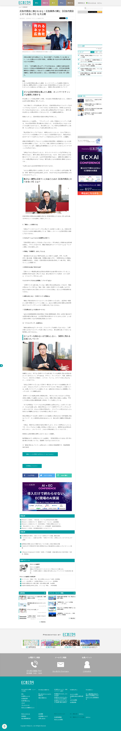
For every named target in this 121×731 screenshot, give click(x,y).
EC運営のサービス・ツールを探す (60, 694)
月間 (101, 52)
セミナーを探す (74, 694)
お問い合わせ (41, 718)
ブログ (23, 703)
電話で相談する (42, 697)
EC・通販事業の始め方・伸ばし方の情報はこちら (92, 694)
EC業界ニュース (25, 696)
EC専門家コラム (25, 700)
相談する (45, 3)
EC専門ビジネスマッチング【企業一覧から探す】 (60, 701)
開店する (70, 3)
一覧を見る (42, 621)
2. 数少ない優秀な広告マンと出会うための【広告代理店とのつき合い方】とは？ (46, 85)
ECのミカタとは (25, 714)
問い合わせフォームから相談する (44, 694)
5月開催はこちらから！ (32, 465)
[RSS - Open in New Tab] (99, 12)
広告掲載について (43, 716)
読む (37, 3)
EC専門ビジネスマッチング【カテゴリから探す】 (60, 698)
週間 (97, 52)
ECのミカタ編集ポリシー (27, 707)
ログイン (81, 714)
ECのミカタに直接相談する (92, 698)
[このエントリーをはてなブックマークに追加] (67, 18)
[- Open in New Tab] (90, 139)
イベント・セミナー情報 (56, 593)
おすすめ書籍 (73, 700)
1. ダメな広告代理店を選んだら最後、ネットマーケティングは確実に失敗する (45, 83)
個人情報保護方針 (26, 718)
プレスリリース (25, 705)
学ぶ (62, 3)
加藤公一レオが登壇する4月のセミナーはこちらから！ (40, 454)
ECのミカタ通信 (58, 719)
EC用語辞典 (73, 702)
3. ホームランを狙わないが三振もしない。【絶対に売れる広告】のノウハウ (44, 87)
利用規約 (23, 716)
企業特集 (22, 593)
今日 (93, 52)
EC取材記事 (24, 698)
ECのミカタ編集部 (35, 564)
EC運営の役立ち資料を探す (76, 697)
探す (53, 3)
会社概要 (40, 714)
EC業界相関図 (58, 717)
